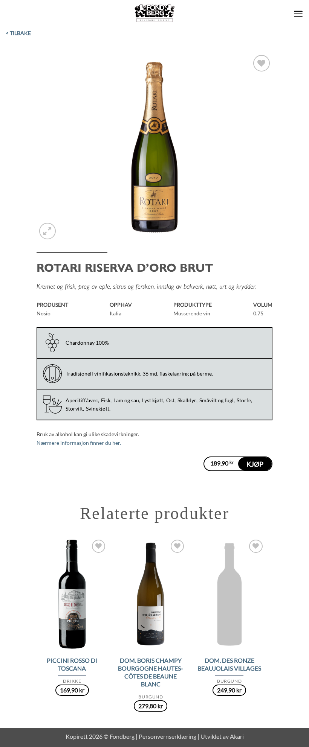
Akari (237, 736)
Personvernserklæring (167, 736)
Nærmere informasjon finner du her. (79, 443)
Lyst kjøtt (152, 400)
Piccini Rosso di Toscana (72, 664)
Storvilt (74, 408)
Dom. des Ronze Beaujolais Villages (229, 664)
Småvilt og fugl (216, 400)
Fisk (105, 400)
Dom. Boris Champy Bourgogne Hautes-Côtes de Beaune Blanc (150, 672)
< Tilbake (18, 33)
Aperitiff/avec (82, 400)
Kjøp (254, 464)
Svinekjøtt (97, 408)
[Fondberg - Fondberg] (155, 13)
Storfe (244, 400)
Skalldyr (186, 400)
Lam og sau (126, 400)
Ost (170, 400)
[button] (298, 14)
